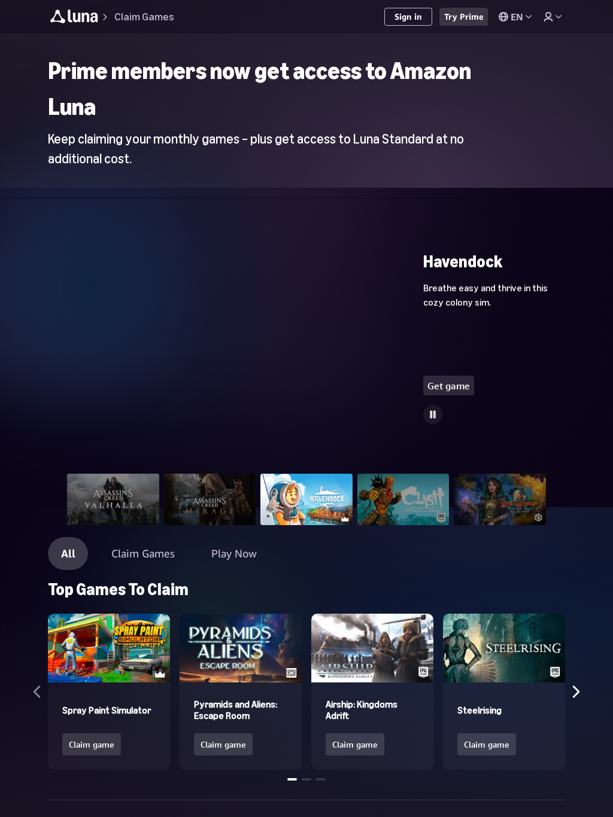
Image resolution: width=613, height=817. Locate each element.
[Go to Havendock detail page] (306, 360)
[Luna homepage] (74, 18)
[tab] (113, 499)
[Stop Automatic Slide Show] (432, 414)
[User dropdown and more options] (553, 16)
